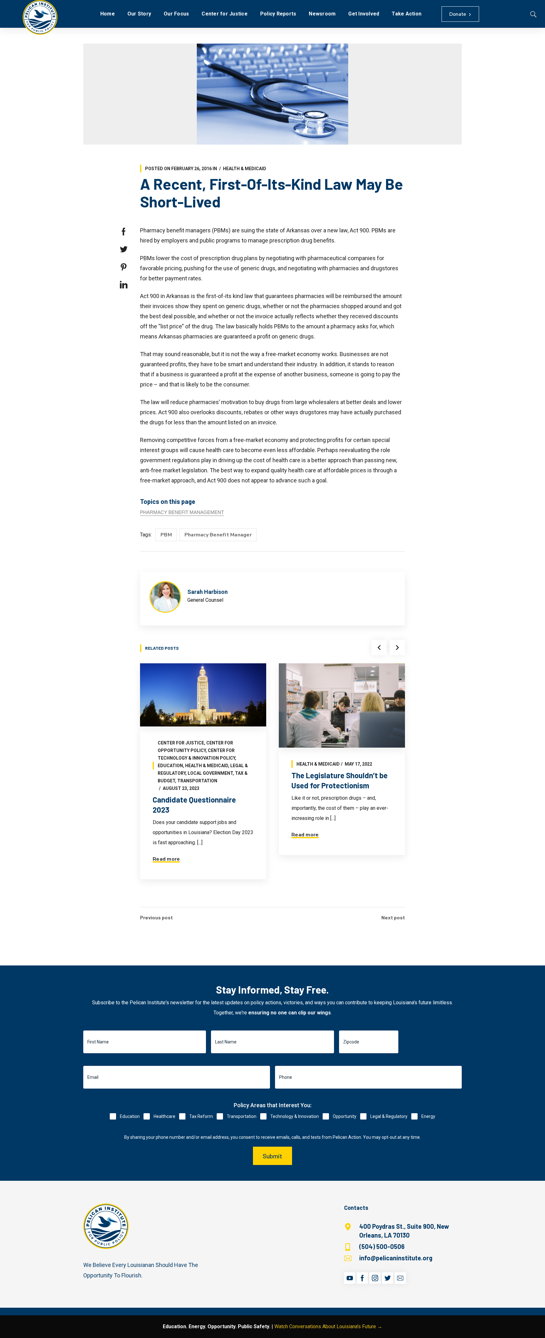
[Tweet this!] (123, 249)
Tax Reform (201, 1116)
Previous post (156, 917)
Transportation (197, 780)
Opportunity (344, 1116)
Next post (393, 917)
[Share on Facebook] (123, 231)
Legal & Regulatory (388, 1116)
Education (170, 765)
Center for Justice (181, 742)
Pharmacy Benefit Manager (218, 534)
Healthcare (164, 1116)
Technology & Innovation (294, 1116)
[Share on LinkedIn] (123, 284)
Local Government (210, 773)
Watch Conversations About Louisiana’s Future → (328, 1326)
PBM (166, 534)
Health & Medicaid (244, 168)
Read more (166, 859)
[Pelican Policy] (40, 17)
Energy (428, 1116)
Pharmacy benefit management (182, 512)
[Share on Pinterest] (123, 267)
